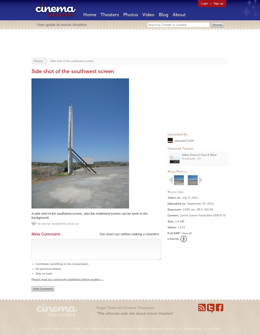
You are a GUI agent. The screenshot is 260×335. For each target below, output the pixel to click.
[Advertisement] (130, 44)
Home (89, 14)
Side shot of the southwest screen (72, 61)
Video (148, 14)
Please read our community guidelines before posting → (67, 279)
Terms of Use (211, 328)
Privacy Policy (193, 328)
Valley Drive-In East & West (199, 154)
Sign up (218, 3)
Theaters (110, 14)
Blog (163, 14)
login (117, 234)
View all (187, 233)
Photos (130, 14)
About (179, 14)
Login (204, 3)
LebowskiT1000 (184, 140)
